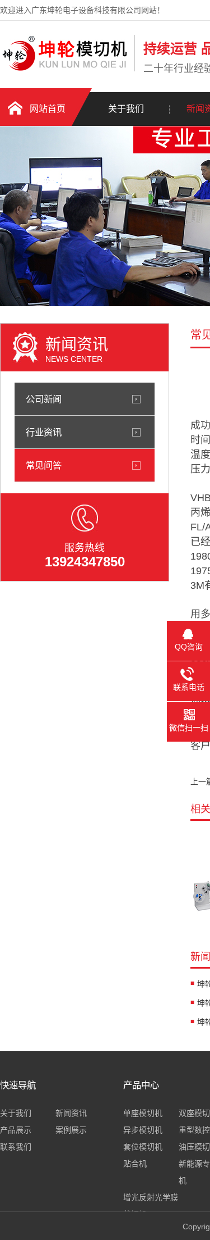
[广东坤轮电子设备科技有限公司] (64, 69)
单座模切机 (142, 1113)
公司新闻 (44, 399)
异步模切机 (142, 1129)
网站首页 (48, 108)
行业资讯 (44, 432)
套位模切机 (142, 1146)
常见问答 (44, 465)
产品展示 (15, 1129)
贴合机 (135, 1163)
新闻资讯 (71, 1113)
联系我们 (15, 1146)
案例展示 (71, 1129)
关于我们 (126, 108)
